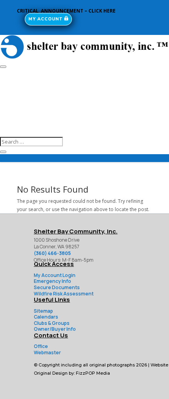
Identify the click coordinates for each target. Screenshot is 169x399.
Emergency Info (52, 281)
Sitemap (43, 311)
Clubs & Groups (52, 323)
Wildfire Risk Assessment (64, 293)
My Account (45, 19)
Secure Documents (57, 287)
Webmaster (47, 352)
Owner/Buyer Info (55, 329)
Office (41, 346)
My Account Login (54, 275)
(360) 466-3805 (52, 253)
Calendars (46, 316)
